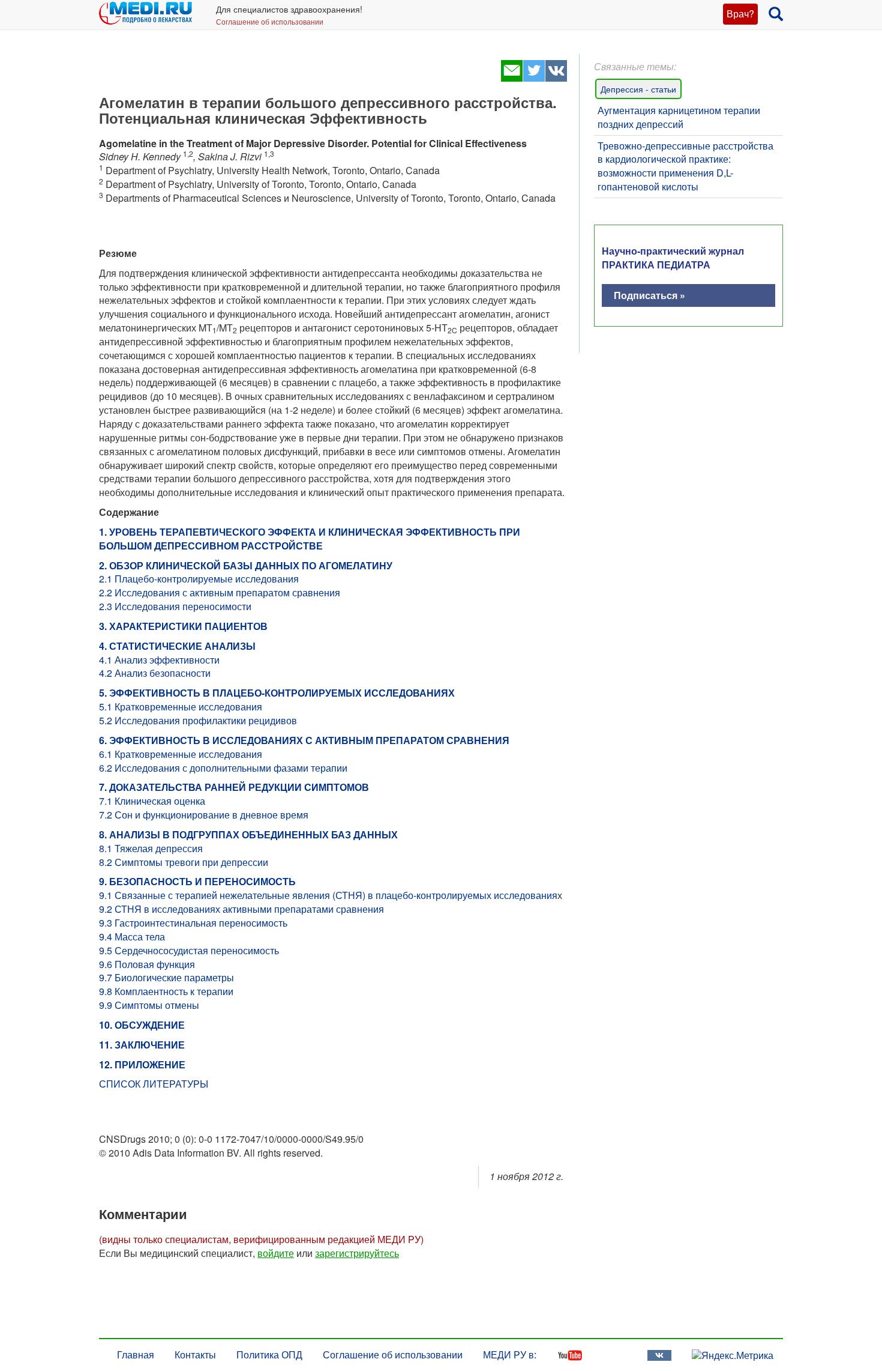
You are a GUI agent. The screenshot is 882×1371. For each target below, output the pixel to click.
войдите (275, 1253)
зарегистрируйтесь (357, 1253)
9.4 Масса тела (132, 936)
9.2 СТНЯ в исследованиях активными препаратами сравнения (241, 909)
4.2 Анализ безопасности (155, 673)
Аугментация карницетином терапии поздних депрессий (679, 117)
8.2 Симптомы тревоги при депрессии (183, 862)
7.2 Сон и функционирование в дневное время (203, 815)
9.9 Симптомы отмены (149, 1005)
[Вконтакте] (556, 78)
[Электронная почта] (511, 78)
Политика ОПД (269, 1354)
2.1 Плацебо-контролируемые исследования (199, 579)
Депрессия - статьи (638, 89)
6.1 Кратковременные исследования (180, 754)
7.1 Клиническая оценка (152, 801)
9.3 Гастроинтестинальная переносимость (193, 923)
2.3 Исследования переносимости (175, 606)
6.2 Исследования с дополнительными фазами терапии (223, 768)
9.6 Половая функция (147, 964)
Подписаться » (649, 295)
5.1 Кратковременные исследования (180, 706)
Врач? (740, 13)
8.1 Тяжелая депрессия (151, 848)
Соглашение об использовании (269, 21)
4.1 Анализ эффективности (159, 660)
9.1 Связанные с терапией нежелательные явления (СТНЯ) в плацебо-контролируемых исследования (328, 895)
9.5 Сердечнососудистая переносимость (189, 950)
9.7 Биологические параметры (166, 977)
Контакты (195, 1354)
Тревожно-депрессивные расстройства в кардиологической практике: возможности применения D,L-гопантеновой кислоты (685, 166)
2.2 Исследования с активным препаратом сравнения (219, 592)
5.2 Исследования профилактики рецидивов (198, 720)
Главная (135, 1354)
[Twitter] (534, 78)
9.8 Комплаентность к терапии (166, 991)
